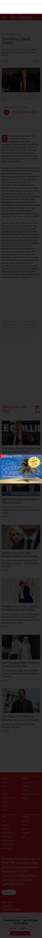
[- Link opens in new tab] (21, 469)
